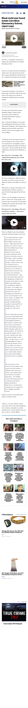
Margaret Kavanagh (12, 53)
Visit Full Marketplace (21, 514)
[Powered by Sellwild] (24, 601)
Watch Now (23, 2)
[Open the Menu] (2, 2)
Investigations (8, 13)
